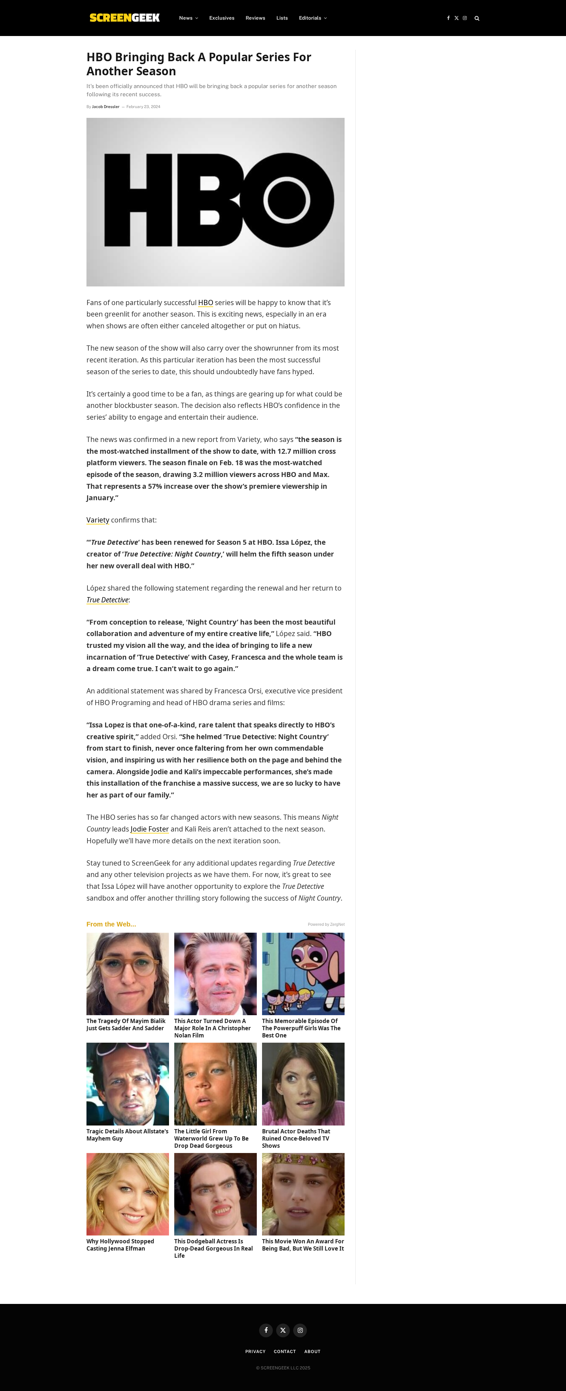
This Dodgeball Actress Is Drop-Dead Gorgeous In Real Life (213, 1248)
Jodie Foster (150, 828)
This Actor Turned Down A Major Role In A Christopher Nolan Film (212, 1028)
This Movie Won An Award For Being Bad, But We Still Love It (303, 1244)
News (186, 18)
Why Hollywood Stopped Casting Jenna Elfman (120, 1244)
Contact (285, 1351)
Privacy (255, 1351)
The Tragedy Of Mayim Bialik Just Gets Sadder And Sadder (126, 1024)
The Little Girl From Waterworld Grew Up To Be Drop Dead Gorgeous (211, 1138)
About (312, 1351)
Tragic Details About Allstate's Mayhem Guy (127, 1134)
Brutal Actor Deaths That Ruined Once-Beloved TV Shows (296, 1138)
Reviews (255, 18)
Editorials (310, 18)
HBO (205, 302)
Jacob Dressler (106, 106)
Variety (97, 519)
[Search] (476, 18)
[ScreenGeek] (124, 18)
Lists (282, 18)
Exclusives (222, 18)
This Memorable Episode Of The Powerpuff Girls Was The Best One (301, 1028)
